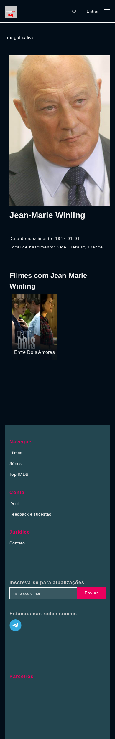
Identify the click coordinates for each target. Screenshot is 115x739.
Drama (21, 341)
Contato (17, 543)
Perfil (14, 503)
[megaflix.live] (12, 11)
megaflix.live (20, 37)
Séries (15, 463)
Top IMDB (18, 474)
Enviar (91, 593)
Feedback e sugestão (30, 514)
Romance (38, 341)
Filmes (15, 452)
